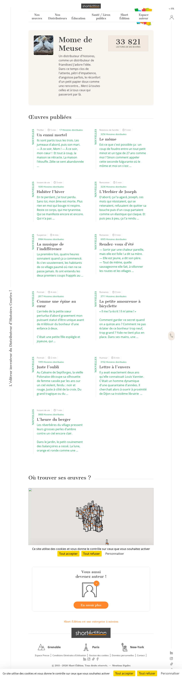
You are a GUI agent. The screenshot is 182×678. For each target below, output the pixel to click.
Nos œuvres (37, 16)
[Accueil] (91, 6)
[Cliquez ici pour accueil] (91, 633)
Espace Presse (42, 655)
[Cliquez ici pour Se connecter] (171, 17)
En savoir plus (91, 605)
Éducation (78, 18)
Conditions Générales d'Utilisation (69, 655)
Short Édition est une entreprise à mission (91, 621)
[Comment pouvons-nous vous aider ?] (171, 336)
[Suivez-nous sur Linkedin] (171, 653)
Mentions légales (121, 665)
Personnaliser (170, 673)
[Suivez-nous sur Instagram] (171, 659)
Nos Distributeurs (57, 16)
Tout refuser (147, 673)
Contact (141, 655)
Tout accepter (124, 673)
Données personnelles (123, 655)
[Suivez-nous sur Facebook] (97, 659)
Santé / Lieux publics (101, 16)
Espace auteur (144, 16)
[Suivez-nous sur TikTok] (171, 664)
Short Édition (124, 16)
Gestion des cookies (99, 655)
